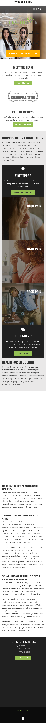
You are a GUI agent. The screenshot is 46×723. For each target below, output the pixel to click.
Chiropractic (16, 522)
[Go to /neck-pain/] (23, 218)
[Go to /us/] (23, 72)
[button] (23, 53)
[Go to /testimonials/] (23, 115)
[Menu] (23, 718)
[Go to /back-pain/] (23, 304)
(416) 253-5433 (23, 2)
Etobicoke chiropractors (19, 157)
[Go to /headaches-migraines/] (23, 261)
